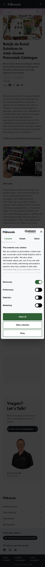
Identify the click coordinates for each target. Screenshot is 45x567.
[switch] (38, 290)
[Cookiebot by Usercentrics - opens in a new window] (26, 231)
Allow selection (22, 325)
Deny (22, 333)
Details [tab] (23, 239)
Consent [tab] (8, 239)
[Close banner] (41, 232)
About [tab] (37, 239)
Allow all (22, 317)
